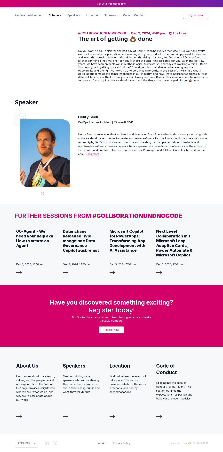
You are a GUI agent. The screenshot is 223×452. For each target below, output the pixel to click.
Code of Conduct (134, 15)
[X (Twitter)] (42, 193)
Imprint (102, 443)
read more (92, 154)
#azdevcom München (28, 15)
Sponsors (110, 15)
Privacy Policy (121, 443)
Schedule (55, 15)
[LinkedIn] (47, 443)
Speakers (74, 15)
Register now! (196, 15)
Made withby (179, 443)
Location (92, 15)
